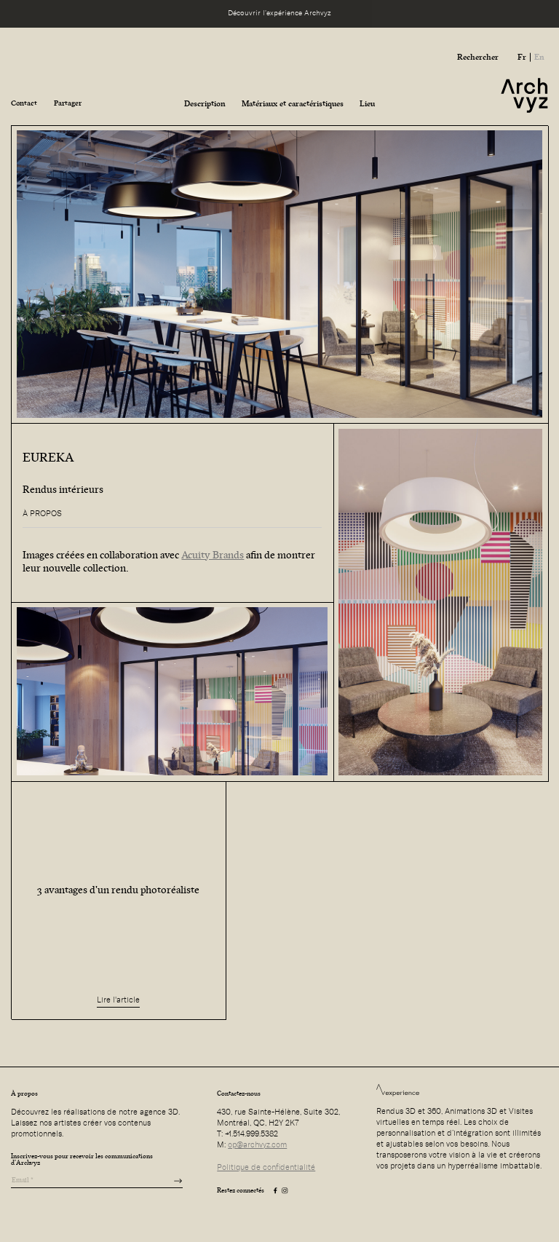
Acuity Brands (212, 555)
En (539, 56)
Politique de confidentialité (266, 1167)
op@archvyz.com (257, 1145)
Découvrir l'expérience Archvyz (279, 13)
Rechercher (478, 56)
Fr (522, 56)
